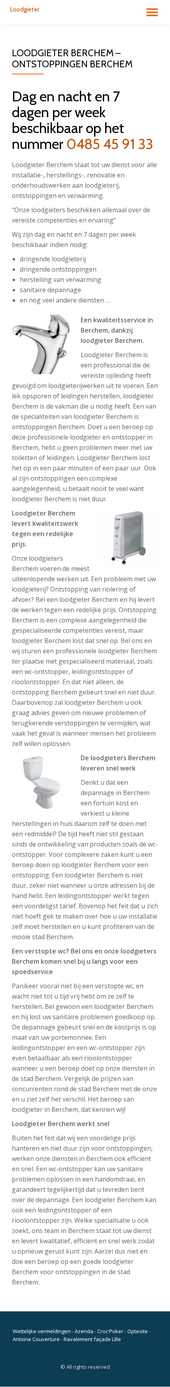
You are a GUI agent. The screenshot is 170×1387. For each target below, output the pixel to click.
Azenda (84, 1331)
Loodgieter (25, 9)
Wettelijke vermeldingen (42, 1331)
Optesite (137, 1331)
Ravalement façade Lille (92, 1339)
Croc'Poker (110, 1331)
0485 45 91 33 (109, 143)
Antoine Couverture (36, 1339)
